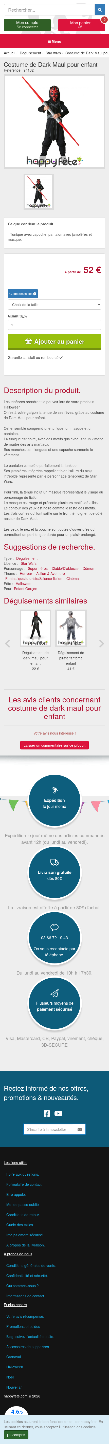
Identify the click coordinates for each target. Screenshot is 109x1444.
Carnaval (13, 1356)
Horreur (26, 573)
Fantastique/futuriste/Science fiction (33, 578)
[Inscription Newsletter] (79, 1129)
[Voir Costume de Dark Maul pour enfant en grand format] (54, 120)
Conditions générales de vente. (31, 1265)
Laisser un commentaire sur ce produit (54, 745)
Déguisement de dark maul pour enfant (35, 658)
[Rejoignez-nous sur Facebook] (47, 1113)
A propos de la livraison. (25, 1244)
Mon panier (87, 24)
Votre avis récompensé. (25, 1316)
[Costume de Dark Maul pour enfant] (39, 192)
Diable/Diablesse (65, 568)
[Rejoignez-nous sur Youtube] (58, 1113)
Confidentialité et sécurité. (27, 1275)
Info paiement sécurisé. (25, 1234)
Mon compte (27, 24)
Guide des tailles (21, 293)
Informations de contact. (25, 1295)
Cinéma (72, 578)
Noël (10, 1377)
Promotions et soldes (23, 1326)
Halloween (24, 583)
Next (101, 643)
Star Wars (29, 563)
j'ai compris (16, 1434)
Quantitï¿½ (17, 315)
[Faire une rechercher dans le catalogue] (100, 9)
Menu (56, 41)
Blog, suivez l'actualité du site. (30, 1336)
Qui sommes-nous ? (22, 1285)
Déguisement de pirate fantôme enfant (71, 658)
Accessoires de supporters (27, 1346)
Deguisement (27, 558)
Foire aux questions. (22, 1174)
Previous (7, 643)
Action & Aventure (50, 573)
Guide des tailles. (20, 1224)
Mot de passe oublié (22, 1204)
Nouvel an (14, 1387)
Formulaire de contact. (24, 1184)
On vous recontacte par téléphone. (54, 952)
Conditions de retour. (23, 1214)
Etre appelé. (16, 1194)
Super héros (38, 568)
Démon (88, 568)
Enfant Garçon (25, 588)
